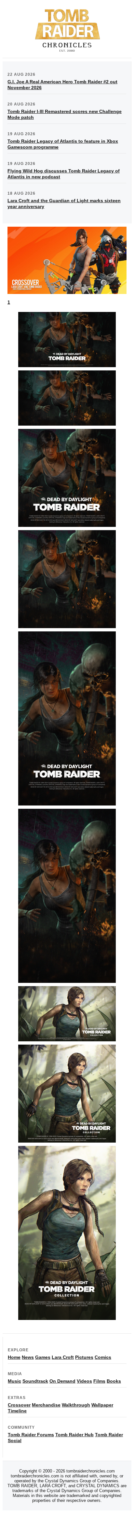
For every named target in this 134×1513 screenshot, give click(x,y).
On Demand (62, 1381)
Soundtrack (35, 1381)
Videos (84, 1381)
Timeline (17, 1410)
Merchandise (46, 1404)
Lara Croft (63, 1357)
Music (14, 1381)
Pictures (84, 1357)
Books (114, 1381)
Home (14, 1357)
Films (99, 1381)
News (28, 1357)
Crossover (19, 1404)
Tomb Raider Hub (74, 1434)
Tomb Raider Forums (31, 1434)
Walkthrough (76, 1404)
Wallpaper (102, 1404)
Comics (103, 1357)
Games (42, 1357)
